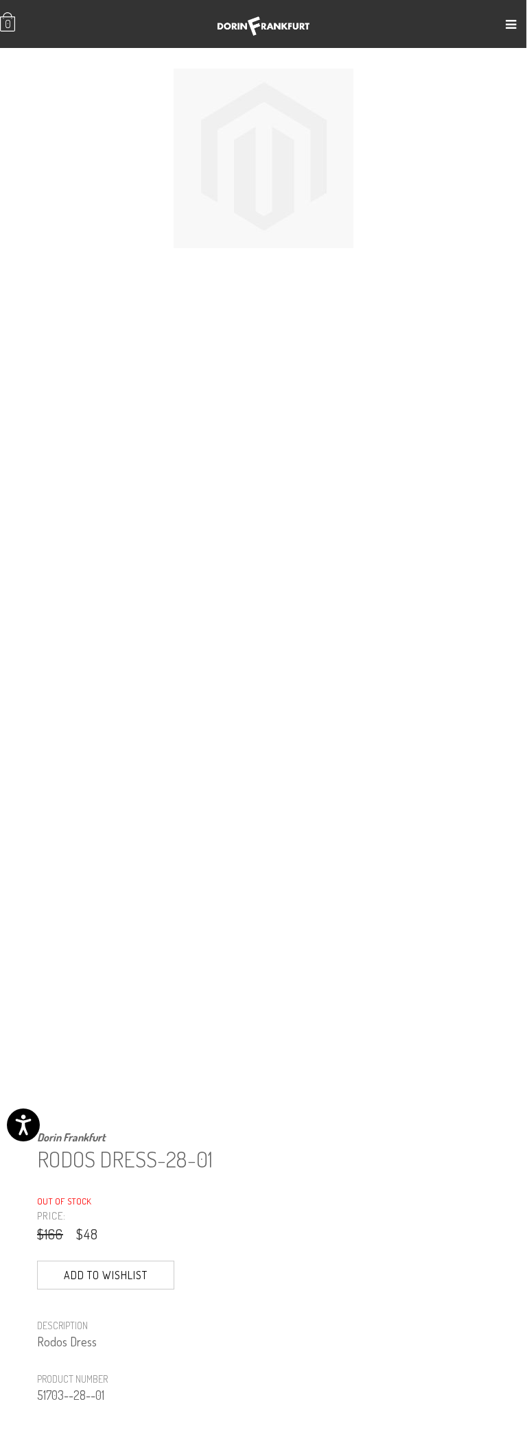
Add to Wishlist (106, 1275)
